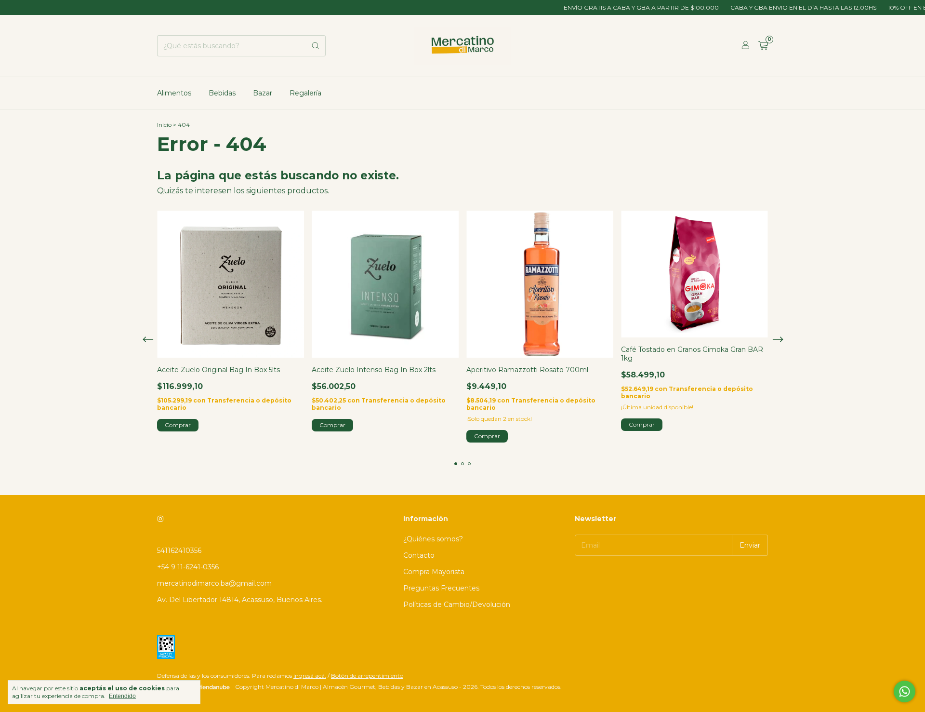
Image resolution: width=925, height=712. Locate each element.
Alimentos (174, 93)
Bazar (262, 93)
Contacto (419, 555)
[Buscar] (315, 46)
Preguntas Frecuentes (441, 588)
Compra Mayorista (433, 571)
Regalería (305, 93)
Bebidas (222, 93)
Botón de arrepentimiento (367, 675)
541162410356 (179, 550)
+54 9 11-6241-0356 (188, 567)
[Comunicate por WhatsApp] (904, 691)
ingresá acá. (309, 675)
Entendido (122, 696)
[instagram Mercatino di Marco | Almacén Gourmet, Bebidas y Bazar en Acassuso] (160, 518)
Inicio (164, 124)
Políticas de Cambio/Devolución (456, 604)
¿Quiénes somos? (433, 539)
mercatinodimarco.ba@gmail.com (214, 583)
